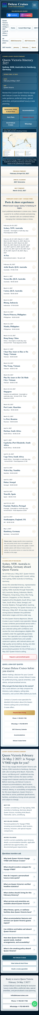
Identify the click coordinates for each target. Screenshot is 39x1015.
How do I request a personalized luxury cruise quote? (16, 877)
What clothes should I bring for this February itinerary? (18, 894)
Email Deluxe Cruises (10, 124)
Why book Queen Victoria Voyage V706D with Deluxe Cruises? (17, 859)
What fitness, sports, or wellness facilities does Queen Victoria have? (18, 911)
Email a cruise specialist (19, 969)
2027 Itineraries (30, 41)
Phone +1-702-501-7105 (19, 718)
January (16, 47)
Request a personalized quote (20, 657)
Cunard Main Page (24, 28)
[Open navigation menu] (34, 5)
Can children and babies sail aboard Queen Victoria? (18, 930)
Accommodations (28, 110)
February (25, 47)
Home (13, 28)
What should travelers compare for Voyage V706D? (17, 868)
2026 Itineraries (16, 41)
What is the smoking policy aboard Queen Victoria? (17, 950)
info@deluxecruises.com (19, 995)
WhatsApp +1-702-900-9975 (19, 724)
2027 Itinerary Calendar (19, 729)
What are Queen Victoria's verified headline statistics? (17, 885)
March (34, 47)
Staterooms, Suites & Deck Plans (10, 110)
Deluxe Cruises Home (19, 741)
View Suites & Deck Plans (19, 963)
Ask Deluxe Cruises (19, 958)
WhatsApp (28, 124)
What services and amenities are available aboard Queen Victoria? (17, 902)
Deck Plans (10, 117)
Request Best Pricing (19, 712)
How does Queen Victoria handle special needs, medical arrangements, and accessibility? (17, 940)
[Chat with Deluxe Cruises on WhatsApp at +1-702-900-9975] (35, 1004)
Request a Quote (28, 117)
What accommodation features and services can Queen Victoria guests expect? (18, 920)
